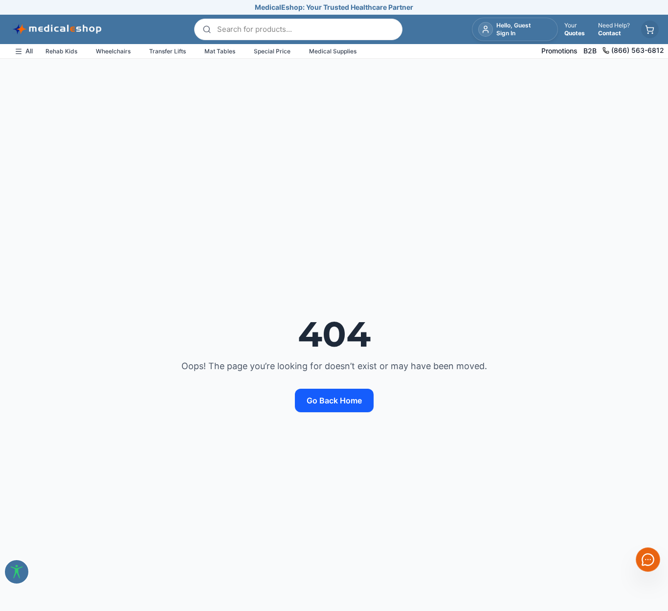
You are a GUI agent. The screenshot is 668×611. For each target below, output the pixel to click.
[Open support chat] (648, 559)
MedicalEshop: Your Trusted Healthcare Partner (334, 7)
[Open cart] (650, 29)
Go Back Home (334, 400)
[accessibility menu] (16, 572)
